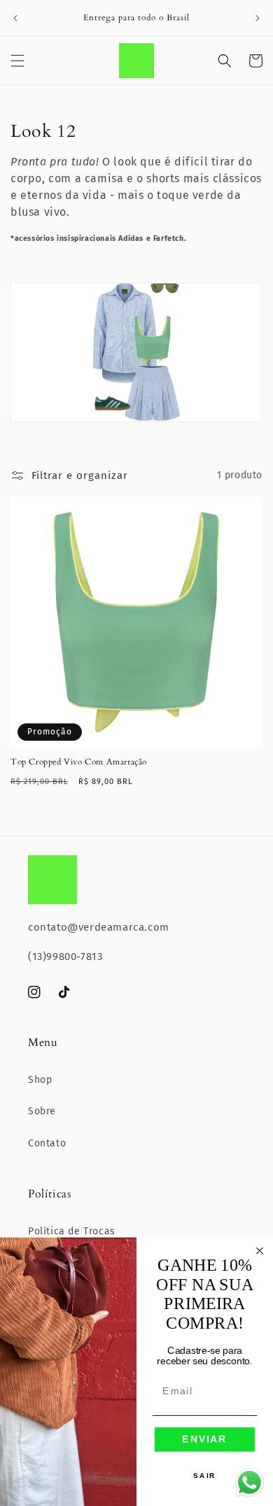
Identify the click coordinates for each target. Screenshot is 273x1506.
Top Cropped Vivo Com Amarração (78, 762)
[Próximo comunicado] (257, 18)
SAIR (204, 1476)
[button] (17, 60)
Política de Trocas (71, 1231)
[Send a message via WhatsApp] (249, 1482)
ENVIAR (204, 1439)
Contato (47, 1143)
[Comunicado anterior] (15, 18)
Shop (40, 1080)
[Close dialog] (260, 1250)
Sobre (42, 1111)
